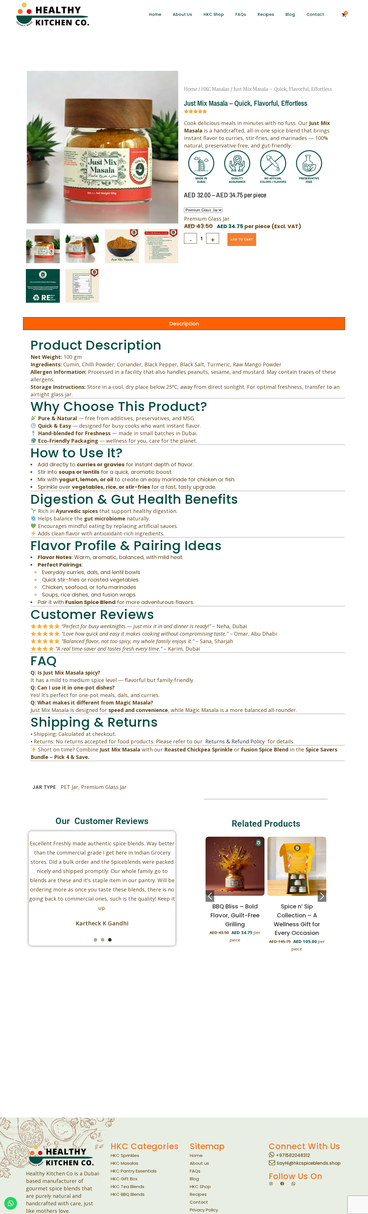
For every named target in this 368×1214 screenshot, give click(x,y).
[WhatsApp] (293, 1183)
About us (199, 1163)
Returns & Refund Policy (236, 741)
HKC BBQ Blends (128, 1194)
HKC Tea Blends (127, 1186)
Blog (194, 1179)
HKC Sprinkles (125, 1155)
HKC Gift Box (124, 1179)
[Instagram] (271, 1183)
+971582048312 (293, 1155)
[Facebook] (282, 1183)
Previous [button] (210, 896)
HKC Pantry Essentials (134, 1171)
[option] (244, 892)
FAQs (195, 1171)
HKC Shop (200, 1186)
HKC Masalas (215, 89)
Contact (199, 1202)
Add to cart (242, 239)
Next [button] (322, 896)
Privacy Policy (204, 1210)
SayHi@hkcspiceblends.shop (308, 1163)
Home (190, 89)
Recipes (198, 1194)
